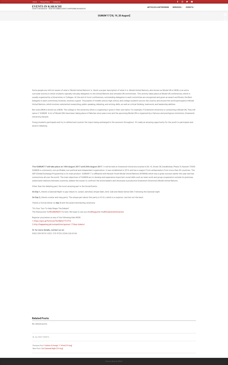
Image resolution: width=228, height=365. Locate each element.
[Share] (225, 43)
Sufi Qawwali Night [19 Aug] (52, 348)
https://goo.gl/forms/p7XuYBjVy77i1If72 (52, 221)
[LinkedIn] (225, 38)
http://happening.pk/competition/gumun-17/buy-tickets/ (59, 224)
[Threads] (225, 29)
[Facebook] (225, 14)
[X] (225, 24)
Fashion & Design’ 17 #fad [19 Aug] (58, 345)
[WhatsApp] (225, 19)
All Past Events (42, 337)
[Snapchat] (225, 33)
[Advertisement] (114, 146)
